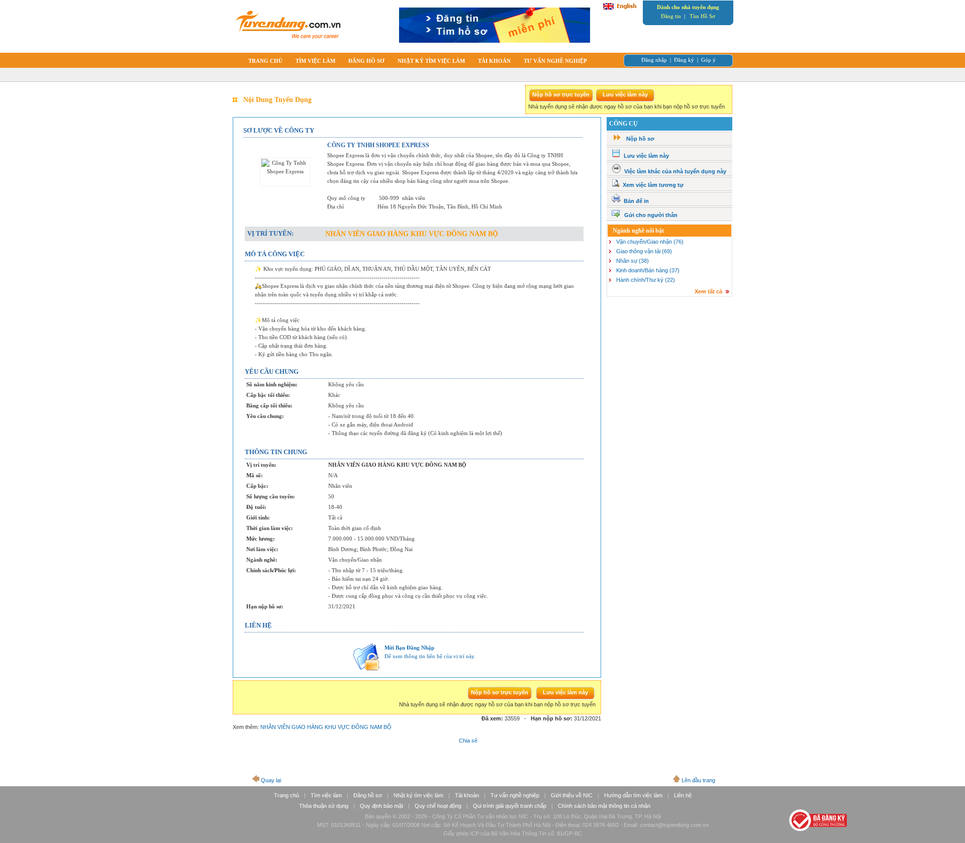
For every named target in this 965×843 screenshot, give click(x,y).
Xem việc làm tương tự (653, 185)
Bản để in (636, 201)
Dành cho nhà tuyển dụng (688, 7)
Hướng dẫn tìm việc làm (633, 795)
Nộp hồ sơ (640, 139)
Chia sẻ (468, 740)
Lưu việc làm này (646, 156)
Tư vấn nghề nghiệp (515, 795)
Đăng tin (671, 16)
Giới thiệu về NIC (572, 795)
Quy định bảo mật (381, 806)
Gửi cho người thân (651, 215)
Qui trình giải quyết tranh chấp (509, 806)
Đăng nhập (654, 60)
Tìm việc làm (326, 795)
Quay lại (271, 780)
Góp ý (708, 60)
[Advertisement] (669, 373)
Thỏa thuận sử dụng (323, 806)
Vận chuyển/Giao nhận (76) (650, 242)
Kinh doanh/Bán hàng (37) (648, 270)
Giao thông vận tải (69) (644, 251)
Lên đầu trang (698, 780)
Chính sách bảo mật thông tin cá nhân (604, 806)
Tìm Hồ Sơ (702, 16)
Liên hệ (683, 795)
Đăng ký (684, 60)
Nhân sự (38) (632, 261)
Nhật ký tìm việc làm (418, 795)
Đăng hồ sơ (367, 795)
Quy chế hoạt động (438, 806)
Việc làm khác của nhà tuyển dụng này (675, 171)
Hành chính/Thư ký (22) (645, 280)
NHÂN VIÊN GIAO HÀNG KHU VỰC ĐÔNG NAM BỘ (326, 727)
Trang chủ (286, 795)
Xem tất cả (708, 291)
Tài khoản (467, 795)
